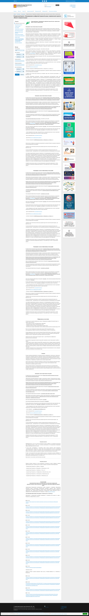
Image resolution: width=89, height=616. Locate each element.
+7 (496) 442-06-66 (64, 607)
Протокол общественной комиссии (19, 32)
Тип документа (17, 48)
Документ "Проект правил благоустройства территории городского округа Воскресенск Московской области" (42, 502)
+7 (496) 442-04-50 (64, 606)
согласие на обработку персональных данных (57, 613)
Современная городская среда (19, 23)
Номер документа (18, 59)
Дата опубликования (18, 69)
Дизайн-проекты (17, 26)
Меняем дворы (17, 37)
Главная (15, 11)
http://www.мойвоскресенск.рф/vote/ (35, 137)
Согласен (85, 613)
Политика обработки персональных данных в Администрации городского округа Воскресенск (29, 612)
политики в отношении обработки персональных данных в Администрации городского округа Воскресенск (33, 613)
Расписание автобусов (53, 11)
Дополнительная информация (19, 35)
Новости (19, 11)
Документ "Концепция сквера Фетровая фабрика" (34, 567)
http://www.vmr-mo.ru (51, 491)
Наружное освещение (18, 42)
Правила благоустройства (19, 34)
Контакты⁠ (73, 7)
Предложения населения (19, 30)
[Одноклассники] (44, 1)
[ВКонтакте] (42, 1)
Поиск (57, 5)
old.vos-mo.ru (49, 6)
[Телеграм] (46, 1)
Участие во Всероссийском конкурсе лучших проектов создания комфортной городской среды (19, 40)
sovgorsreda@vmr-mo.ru (38, 135)
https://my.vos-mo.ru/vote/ (34, 66)
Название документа (18, 63)
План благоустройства (18, 24)
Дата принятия (17, 54)
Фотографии (17, 27)
